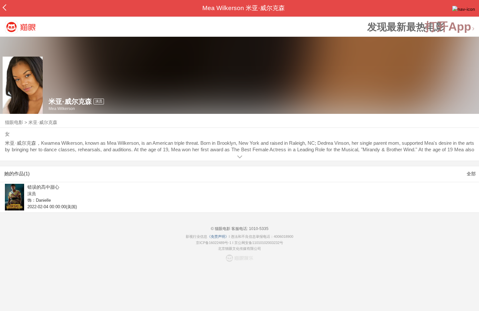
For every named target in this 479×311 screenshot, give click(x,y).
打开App (448, 26)
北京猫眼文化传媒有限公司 (239, 248)
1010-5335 (258, 228)
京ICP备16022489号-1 (213, 243)
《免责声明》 (218, 236)
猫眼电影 (14, 122)
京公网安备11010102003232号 (258, 243)
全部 (471, 173)
